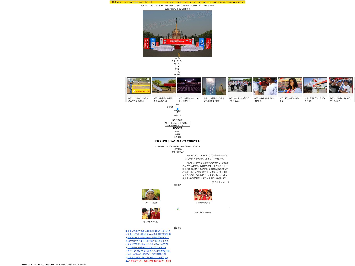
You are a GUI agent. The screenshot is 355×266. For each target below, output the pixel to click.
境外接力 (179, 6)
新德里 (186, 6)
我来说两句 (158, 146)
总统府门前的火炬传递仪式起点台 (177, 9)
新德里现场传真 (208, 6)
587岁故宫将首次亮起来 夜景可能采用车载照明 (148, 241)
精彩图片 (177, 185)
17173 (137, 2)
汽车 (195, 2)
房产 (200, 2)
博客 (230, 2)
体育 (171, 2)
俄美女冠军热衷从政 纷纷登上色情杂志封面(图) (148, 244)
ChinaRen (131, 2)
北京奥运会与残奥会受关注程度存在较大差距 (147, 247)
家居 (205, 2)
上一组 (177, 58)
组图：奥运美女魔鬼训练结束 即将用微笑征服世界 (149, 234)
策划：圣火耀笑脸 (151, 203)
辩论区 (177, 134)
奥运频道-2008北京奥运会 (150, 6)
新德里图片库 (196, 6)
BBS (235, 2)
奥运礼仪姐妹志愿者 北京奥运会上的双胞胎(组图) (149, 251)
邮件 (225, 2)
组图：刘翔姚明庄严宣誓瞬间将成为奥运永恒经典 (149, 231)
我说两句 (241, 2)
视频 (215, 2)
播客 (220, 2)
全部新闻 (76, 265)
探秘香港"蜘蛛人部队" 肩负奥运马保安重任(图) (148, 257)
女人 (210, 2)
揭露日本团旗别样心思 (203, 212)
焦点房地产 (144, 2)
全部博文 (83, 265)
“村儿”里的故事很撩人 (151, 222)
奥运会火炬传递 (168, 6)
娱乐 (179, 2)
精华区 (177, 132)
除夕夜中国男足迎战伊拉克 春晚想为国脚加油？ (148, 237)
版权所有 (69, 265)
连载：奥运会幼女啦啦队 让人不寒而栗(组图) (147, 254)
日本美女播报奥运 (203, 203)
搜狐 (124, 2)
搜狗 (150, 2)
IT (191, 2)
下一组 (177, 72)
